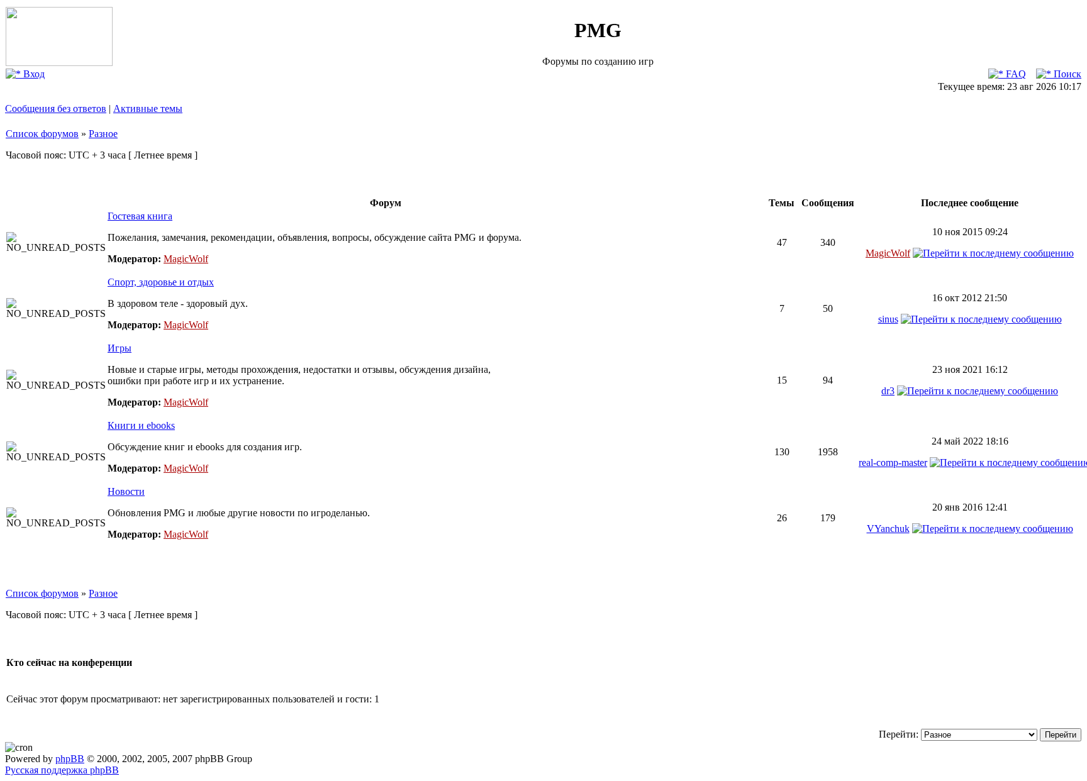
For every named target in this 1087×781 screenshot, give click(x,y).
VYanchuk (888, 528)
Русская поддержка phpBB (62, 770)
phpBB (69, 758)
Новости (126, 491)
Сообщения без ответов (55, 108)
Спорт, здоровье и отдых (161, 282)
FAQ (1014, 74)
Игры (119, 348)
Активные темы (147, 108)
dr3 (888, 390)
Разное (103, 133)
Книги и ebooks (141, 425)
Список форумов (42, 133)
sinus (888, 319)
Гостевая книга (140, 216)
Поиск (1066, 74)
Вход (33, 74)
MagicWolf (186, 258)
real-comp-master (893, 462)
